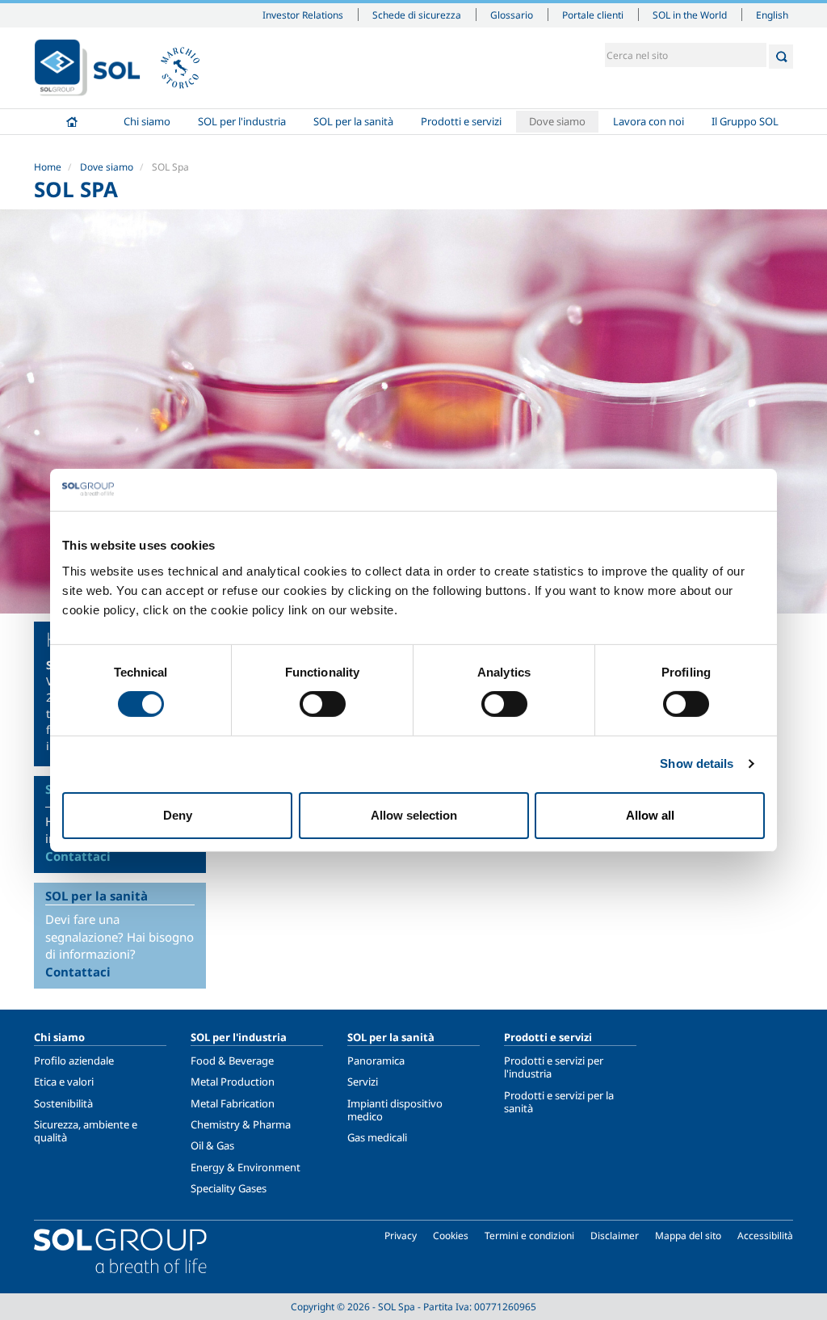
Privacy (400, 1235)
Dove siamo (557, 121)
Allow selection (414, 815)
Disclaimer (614, 1235)
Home (72, 122)
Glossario (511, 14)
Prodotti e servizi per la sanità (559, 1101)
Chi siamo (147, 121)
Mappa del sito (688, 1235)
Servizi (362, 1081)
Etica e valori (64, 1081)
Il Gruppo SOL (745, 121)
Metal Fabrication (233, 1103)
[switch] (323, 704)
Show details (696, 763)
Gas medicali (377, 1137)
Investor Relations (302, 14)
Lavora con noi (648, 121)
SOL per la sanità (353, 121)
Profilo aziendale (74, 1060)
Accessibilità (765, 1235)
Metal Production (233, 1081)
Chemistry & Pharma (241, 1124)
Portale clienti (592, 14)
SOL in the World (690, 14)
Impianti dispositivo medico (395, 1110)
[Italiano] (87, 68)
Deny (177, 815)
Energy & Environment (245, 1167)
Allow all (650, 815)
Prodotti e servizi (461, 121)
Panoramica (376, 1060)
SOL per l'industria (242, 121)
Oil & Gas (212, 1145)
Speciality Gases (229, 1188)
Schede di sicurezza (416, 14)
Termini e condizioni (529, 1235)
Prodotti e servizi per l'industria (553, 1067)
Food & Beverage (232, 1060)
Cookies (450, 1235)
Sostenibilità (63, 1103)
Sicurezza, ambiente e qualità (85, 1131)
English (772, 14)
